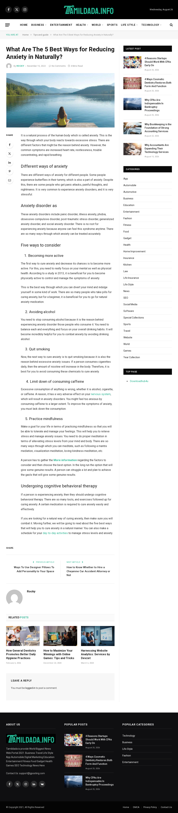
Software (128, 311)
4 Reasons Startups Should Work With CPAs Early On (158, 62)
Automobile (129, 185)
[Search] (171, 25)
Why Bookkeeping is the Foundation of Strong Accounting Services (158, 128)
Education (128, 205)
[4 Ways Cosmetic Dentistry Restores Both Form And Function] (132, 83)
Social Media (130, 304)
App (125, 178)
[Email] (9, 180)
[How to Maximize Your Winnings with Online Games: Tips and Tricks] (60, 636)
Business (37, 25)
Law (125, 271)
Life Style (128, 25)
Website (127, 337)
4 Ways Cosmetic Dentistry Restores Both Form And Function (158, 83)
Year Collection (131, 357)
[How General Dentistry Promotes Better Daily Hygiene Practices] (23, 636)
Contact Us (166, 807)
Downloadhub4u (139, 381)
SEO (125, 297)
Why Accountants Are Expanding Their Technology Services (157, 148)
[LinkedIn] (9, 162)
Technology (150, 25)
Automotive (129, 191)
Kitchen (127, 264)
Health (81, 25)
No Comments (59, 66)
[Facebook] (9, 144)
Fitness (127, 225)
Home (24, 25)
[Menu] (7, 25)
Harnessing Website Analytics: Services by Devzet (95, 654)
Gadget (127, 238)
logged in (30, 688)
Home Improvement (134, 251)
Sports (112, 25)
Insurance (128, 258)
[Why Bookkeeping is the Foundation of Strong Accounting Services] (132, 128)
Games (127, 350)
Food (126, 231)
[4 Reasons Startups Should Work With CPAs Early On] (132, 62)
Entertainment (61, 25)
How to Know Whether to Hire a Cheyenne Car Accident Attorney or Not (88, 571)
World (96, 25)
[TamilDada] (89, 9)
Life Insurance (131, 278)
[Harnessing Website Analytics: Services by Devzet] (98, 636)
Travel (126, 330)
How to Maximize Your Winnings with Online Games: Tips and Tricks (58, 654)
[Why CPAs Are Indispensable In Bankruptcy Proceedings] (132, 104)
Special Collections (133, 317)
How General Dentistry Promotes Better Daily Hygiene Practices (21, 654)
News (126, 291)
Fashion (127, 218)
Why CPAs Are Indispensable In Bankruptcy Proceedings (154, 105)
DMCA (136, 807)
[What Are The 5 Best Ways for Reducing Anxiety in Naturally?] (60, 100)
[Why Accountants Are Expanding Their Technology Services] (132, 149)
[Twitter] (9, 153)
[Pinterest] (9, 171)
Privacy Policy (150, 807)
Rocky (20, 66)
